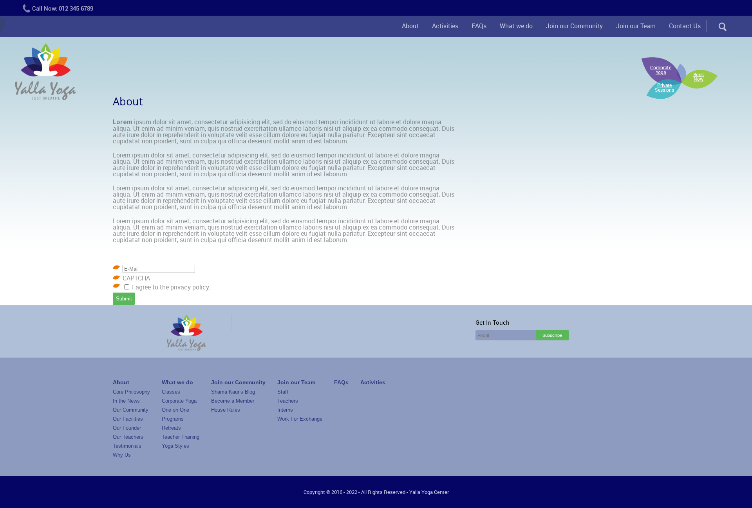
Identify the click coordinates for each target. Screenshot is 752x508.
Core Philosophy (131, 392)
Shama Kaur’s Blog (233, 392)
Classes (171, 392)
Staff (282, 392)
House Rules (225, 410)
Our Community (130, 410)
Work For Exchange (299, 419)
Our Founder (127, 428)
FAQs (479, 26)
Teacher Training (180, 437)
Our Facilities (128, 419)
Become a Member (232, 401)
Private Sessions (664, 87)
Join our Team (636, 26)
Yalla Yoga (45, 72)
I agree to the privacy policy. (171, 287)
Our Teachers (128, 437)
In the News (126, 401)
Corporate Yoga (660, 70)
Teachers (287, 401)
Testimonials (127, 446)
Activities (445, 26)
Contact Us (685, 26)
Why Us (122, 455)
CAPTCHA (136, 278)
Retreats (171, 428)
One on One (175, 410)
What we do (516, 26)
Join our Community (574, 26)
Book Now (698, 76)
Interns (285, 410)
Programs (173, 419)
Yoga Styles (175, 446)
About (410, 26)
